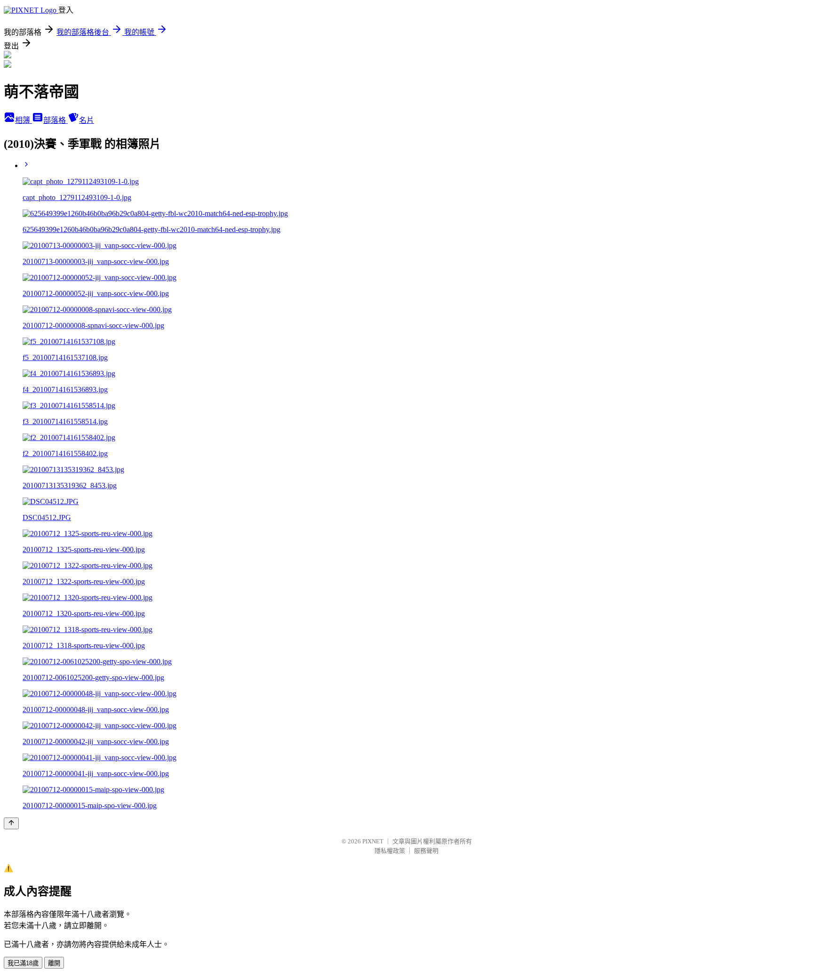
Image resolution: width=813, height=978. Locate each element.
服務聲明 (426, 850)
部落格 (55, 120)
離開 (54, 963)
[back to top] (11, 823)
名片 (86, 120)
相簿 (23, 120)
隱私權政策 (390, 850)
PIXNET (372, 841)
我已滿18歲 (23, 963)
